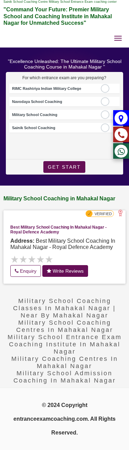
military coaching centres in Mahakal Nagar (64, 362)
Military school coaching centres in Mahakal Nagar (64, 326)
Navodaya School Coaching (37, 102)
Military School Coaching (34, 115)
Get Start (64, 167)
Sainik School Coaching (33, 128)
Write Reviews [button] (67, 271)
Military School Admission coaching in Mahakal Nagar (64, 377)
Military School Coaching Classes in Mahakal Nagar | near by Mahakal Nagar (64, 308)
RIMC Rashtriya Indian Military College (46, 88)
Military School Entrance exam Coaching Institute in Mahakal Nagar (65, 344)
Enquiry (27, 271)
